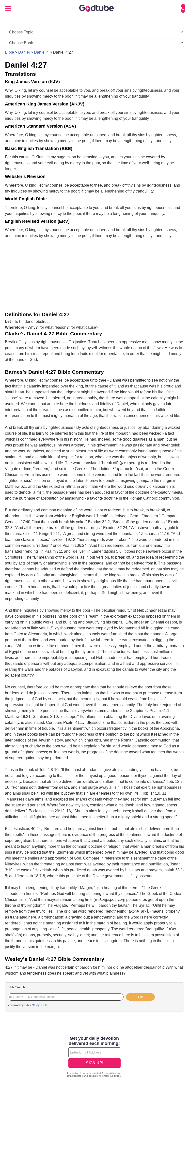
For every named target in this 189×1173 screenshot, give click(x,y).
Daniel (24, 52)
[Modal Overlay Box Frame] (94, 1057)
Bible (9, 52)
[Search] (183, 8)
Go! (140, 997)
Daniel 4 (41, 52)
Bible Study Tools (35, 1005)
